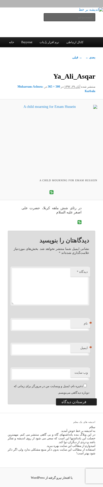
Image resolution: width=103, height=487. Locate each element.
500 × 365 (54, 86)
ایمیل (85, 348)
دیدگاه (82, 272)
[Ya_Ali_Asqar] (51, 138)
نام (87, 323)
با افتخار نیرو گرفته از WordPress (51, 478)
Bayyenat (26, 42)
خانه (11, 42)
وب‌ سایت (81, 372)
